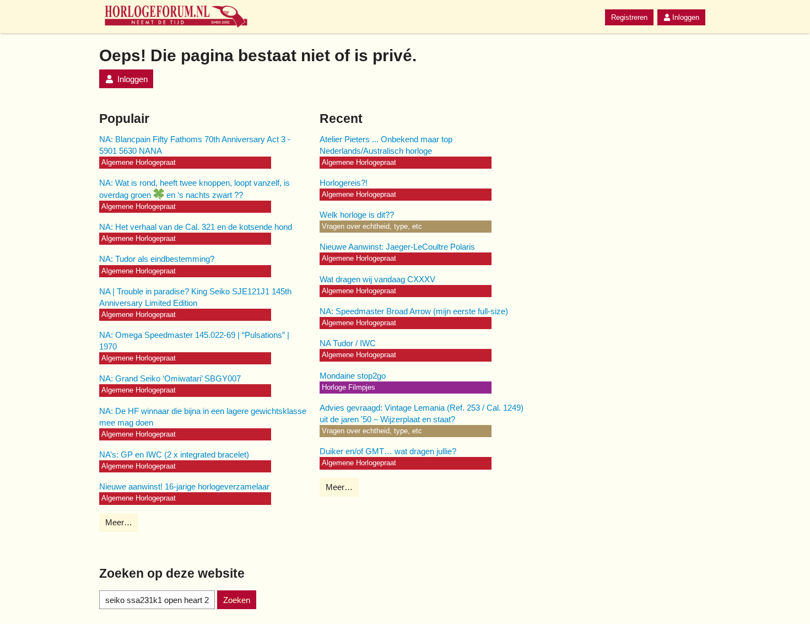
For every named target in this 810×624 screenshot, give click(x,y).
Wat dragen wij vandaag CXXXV (377, 279)
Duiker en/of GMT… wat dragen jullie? (388, 451)
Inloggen (685, 17)
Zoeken (236, 600)
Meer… (118, 522)
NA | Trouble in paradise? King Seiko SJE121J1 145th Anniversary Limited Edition (195, 297)
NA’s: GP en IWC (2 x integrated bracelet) (174, 454)
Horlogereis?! (344, 182)
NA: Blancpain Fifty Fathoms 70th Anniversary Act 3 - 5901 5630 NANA (194, 145)
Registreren (629, 17)
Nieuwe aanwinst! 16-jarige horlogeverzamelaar (184, 486)
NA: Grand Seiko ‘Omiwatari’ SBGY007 (170, 378)
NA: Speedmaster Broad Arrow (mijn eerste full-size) (414, 311)
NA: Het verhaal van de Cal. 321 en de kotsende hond (195, 227)
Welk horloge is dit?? (357, 214)
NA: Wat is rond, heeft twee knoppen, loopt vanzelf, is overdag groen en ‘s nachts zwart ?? (194, 189)
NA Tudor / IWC (348, 343)
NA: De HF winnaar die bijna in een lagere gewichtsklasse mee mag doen (202, 416)
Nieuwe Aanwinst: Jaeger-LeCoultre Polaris (397, 246)
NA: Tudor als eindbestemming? (156, 258)
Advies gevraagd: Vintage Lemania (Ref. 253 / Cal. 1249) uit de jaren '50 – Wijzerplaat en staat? (421, 413)
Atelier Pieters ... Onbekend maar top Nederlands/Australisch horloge (386, 145)
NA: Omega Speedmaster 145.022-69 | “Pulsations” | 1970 (194, 340)
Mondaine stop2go (353, 375)
